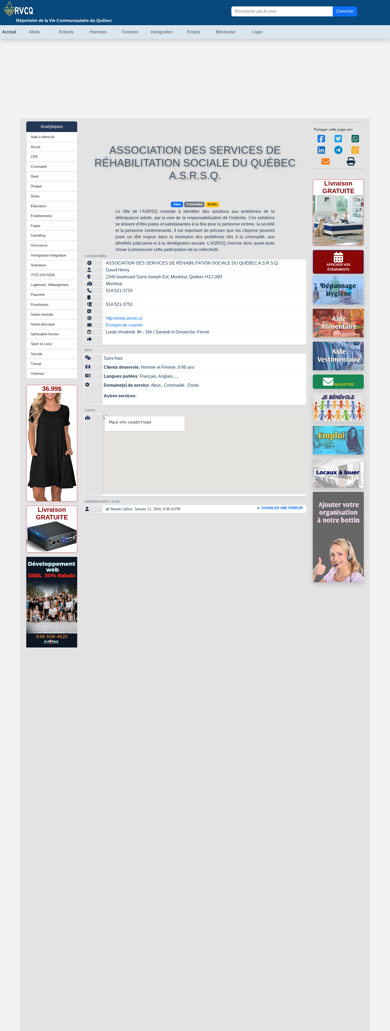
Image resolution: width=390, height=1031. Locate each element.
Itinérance (38, 265)
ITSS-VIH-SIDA (43, 275)
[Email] (325, 165)
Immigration (162, 32)
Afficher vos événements (338, 267)
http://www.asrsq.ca (124, 318)
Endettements (41, 216)
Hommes (98, 32)
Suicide (36, 354)
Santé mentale (42, 314)
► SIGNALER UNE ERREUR (280, 508)
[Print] (351, 165)
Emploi (193, 32)
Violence (37, 374)
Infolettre (343, 384)
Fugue (35, 226)
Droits (35, 196)
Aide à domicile (42, 137)
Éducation (38, 206)
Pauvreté (38, 295)
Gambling (38, 235)
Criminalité (39, 167)
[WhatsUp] (355, 142)
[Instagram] (355, 154)
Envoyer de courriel (124, 325)
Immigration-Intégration (48, 255)
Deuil (34, 176)
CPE (34, 157)
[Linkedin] (321, 154)
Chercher (345, 11)
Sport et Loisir (41, 344)
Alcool (35, 147)
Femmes (130, 32)
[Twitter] (338, 142)
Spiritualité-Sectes (45, 334)
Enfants (66, 32)
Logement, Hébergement (49, 285)
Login (257, 32)
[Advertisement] (195, 78)
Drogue (36, 186)
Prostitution (39, 305)
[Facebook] (321, 142)
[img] (351, 161)
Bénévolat (225, 32)
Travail (36, 364)
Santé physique (43, 324)
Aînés (34, 32)
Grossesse (39, 245)
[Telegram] (338, 154)
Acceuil (9, 32)
